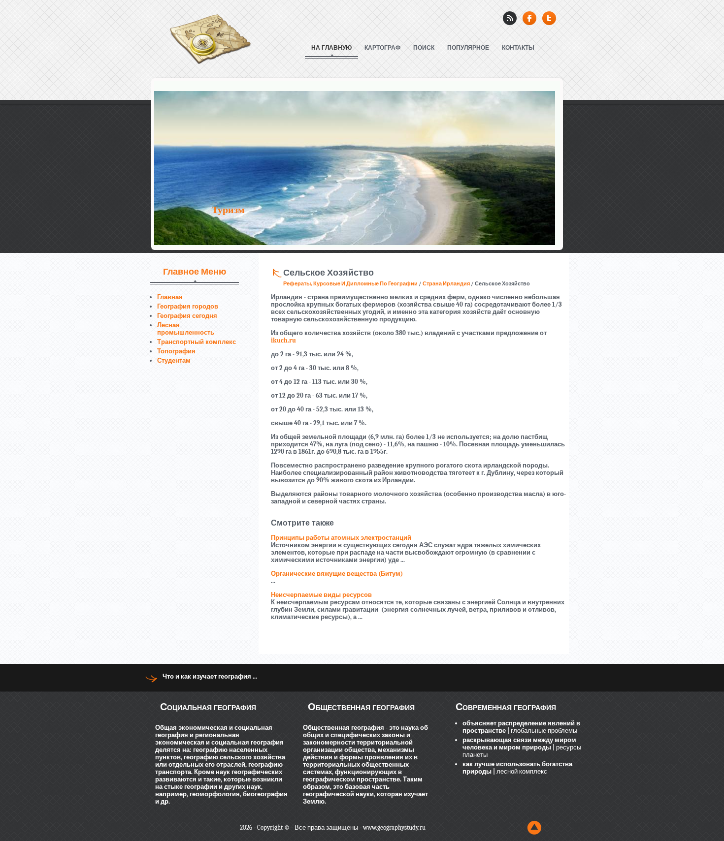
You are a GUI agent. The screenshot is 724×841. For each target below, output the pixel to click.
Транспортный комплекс (196, 341)
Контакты (518, 47)
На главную (331, 47)
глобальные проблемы (543, 730)
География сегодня (187, 315)
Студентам (174, 360)
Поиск (423, 47)
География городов (187, 306)
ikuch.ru (283, 340)
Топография (176, 351)
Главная (170, 297)
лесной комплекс (521, 771)
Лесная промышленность (185, 328)
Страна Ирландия (446, 283)
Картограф (382, 47)
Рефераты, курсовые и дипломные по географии (350, 283)
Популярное (468, 47)
